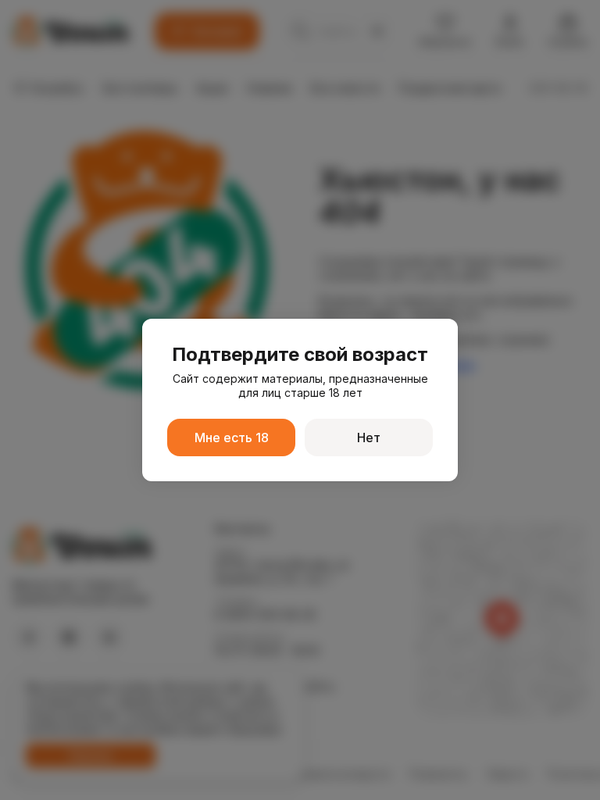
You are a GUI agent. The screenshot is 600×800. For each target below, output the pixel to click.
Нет (368, 437)
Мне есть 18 (232, 437)
